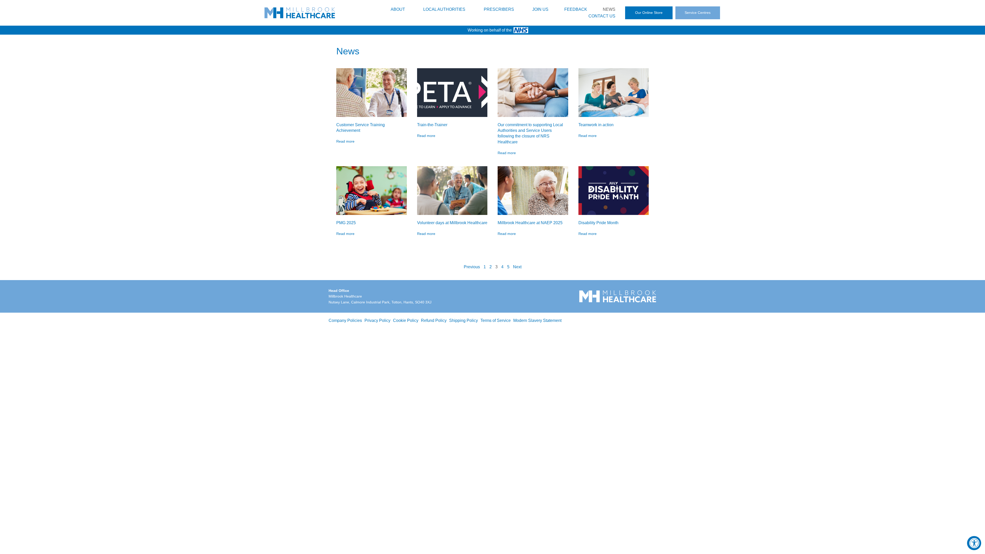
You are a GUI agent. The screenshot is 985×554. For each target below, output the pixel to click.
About (398, 9)
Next (517, 267)
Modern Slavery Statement (537, 320)
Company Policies (345, 320)
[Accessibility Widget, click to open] (974, 543)
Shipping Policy (463, 320)
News (609, 9)
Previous (472, 267)
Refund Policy (434, 320)
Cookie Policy (405, 320)
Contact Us (601, 16)
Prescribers (499, 9)
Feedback (575, 9)
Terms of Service (495, 320)
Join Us (540, 9)
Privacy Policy (377, 320)
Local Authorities (444, 9)
